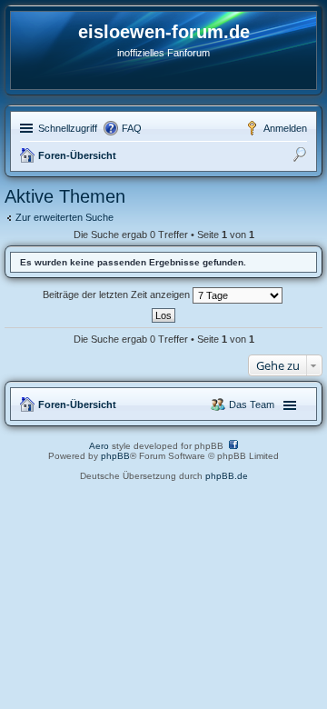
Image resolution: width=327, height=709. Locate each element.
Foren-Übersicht (77, 155)
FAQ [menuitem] (132, 128)
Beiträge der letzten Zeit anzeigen (118, 294)
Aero (99, 446)
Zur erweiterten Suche (64, 217)
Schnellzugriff (67, 128)
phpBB (115, 456)
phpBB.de (226, 476)
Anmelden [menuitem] (285, 128)
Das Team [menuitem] (251, 404)
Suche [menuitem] (301, 157)
